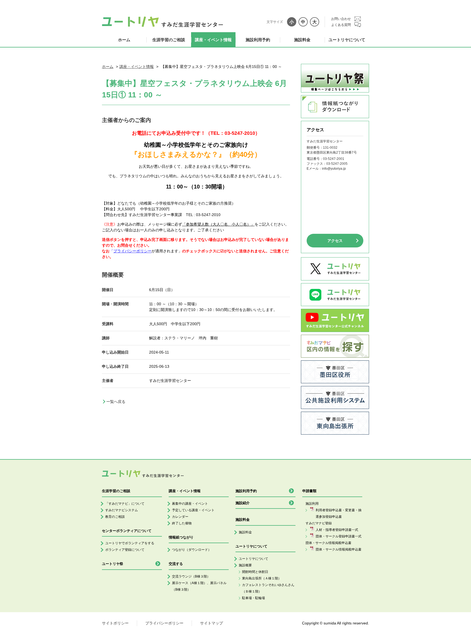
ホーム (124, 39)
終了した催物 (182, 523)
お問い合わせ (341, 19)
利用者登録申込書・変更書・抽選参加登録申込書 (338, 513)
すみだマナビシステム (121, 510)
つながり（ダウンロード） (191, 550)
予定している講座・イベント (193, 510)
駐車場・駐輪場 (253, 598)
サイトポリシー (115, 623)
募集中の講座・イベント (190, 504)
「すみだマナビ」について (124, 504)
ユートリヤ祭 (112, 564)
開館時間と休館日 (255, 572)
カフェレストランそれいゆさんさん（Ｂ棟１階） (268, 588)
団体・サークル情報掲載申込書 (338, 549)
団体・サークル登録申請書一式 (338, 536)
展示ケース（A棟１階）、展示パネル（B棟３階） (199, 586)
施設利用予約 (258, 39)
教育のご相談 (115, 517)
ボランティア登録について (124, 550)
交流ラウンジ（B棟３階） (191, 576)
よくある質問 (341, 25)
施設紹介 (242, 503)
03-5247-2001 (333, 159)
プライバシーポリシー (164, 623)
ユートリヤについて (346, 39)
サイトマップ (211, 623)
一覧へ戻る (115, 401)
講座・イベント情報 (213, 39)
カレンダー (180, 517)
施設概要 (245, 565)
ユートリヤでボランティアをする (129, 543)
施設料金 (302, 39)
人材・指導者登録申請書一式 (337, 530)
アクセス (335, 240)
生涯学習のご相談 (168, 39)
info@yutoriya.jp (334, 169)
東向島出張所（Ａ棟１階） (261, 578)
